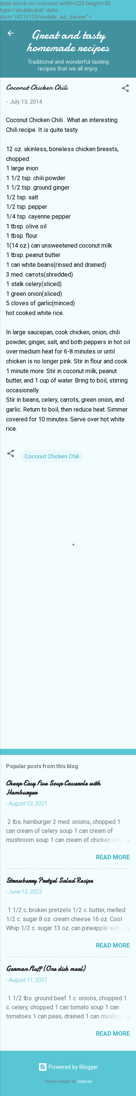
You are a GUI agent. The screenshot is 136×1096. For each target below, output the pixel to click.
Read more (113, 857)
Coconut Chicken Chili (52, 456)
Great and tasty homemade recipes (68, 41)
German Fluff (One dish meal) (45, 969)
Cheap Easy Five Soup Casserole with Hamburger (53, 788)
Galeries (84, 1081)
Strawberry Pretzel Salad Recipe (49, 880)
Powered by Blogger (72, 1067)
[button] (125, 89)
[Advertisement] (68, 690)
